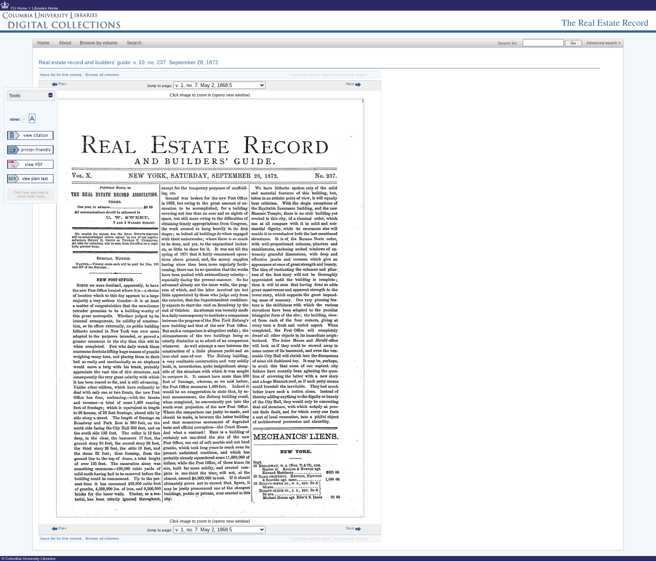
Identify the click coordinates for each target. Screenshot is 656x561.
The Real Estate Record (604, 22)
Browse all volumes (102, 75)
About (65, 43)
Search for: (507, 43)
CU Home (19, 8)
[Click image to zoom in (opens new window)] (210, 515)
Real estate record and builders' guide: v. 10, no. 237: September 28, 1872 (128, 62)
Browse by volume (99, 43)
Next (350, 84)
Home (43, 43)
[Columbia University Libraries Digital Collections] (66, 27)
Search (134, 43)
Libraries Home (45, 8)
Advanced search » (604, 43)
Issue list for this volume (61, 75)
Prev (61, 84)
